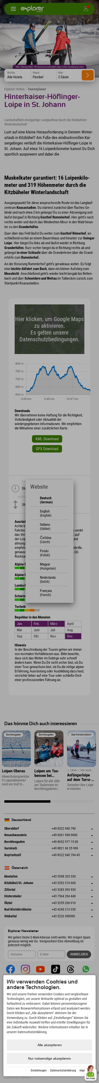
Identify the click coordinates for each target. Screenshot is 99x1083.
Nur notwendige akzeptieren (49, 1058)
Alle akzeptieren (49, 1045)
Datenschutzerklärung (63, 1070)
